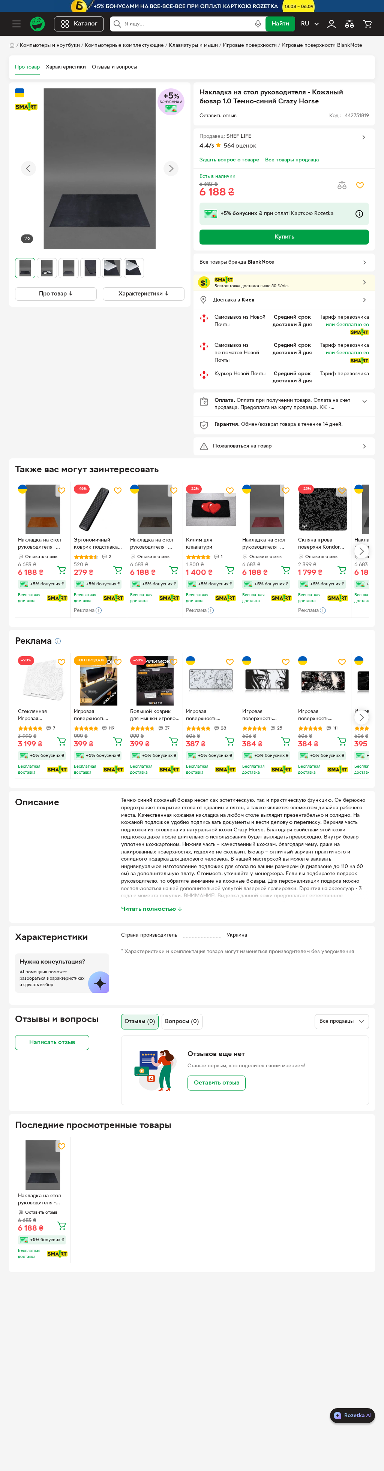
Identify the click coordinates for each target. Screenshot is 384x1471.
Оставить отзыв (216, 1083)
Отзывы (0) (139, 1021)
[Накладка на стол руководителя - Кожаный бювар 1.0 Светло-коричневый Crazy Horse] (43, 509)
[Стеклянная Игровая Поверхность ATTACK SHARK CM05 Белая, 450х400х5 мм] (43, 681)
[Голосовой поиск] (258, 23)
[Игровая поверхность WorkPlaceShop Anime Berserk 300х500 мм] (323, 681)
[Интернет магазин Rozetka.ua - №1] (37, 23)
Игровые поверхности (250, 45)
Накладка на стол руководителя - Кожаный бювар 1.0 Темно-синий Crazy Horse (42, 1200)
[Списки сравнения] (349, 23)
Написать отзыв (52, 1043)
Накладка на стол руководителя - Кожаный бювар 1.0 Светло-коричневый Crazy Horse (42, 544)
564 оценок (240, 146)
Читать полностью (152, 909)
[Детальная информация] (58, 641)
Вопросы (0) (182, 1021)
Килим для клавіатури (199, 544)
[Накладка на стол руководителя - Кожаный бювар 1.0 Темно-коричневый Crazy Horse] (155, 509)
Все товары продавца (292, 160)
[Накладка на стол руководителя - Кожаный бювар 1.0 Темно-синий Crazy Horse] (43, 1165)
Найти (280, 24)
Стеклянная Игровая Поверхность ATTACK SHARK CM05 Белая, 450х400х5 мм (37, 716)
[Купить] (62, 570)
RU (305, 24)
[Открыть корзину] (367, 23)
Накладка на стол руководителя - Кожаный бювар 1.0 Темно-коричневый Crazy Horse (154, 544)
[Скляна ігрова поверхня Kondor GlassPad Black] (323, 509)
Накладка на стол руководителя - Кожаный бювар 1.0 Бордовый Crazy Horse (266, 544)
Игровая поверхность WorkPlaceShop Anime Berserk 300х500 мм (317, 716)
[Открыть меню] (16, 23)
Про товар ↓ (56, 294)
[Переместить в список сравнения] (342, 185)
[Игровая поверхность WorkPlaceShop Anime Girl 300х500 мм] (211, 681)
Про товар (27, 67)
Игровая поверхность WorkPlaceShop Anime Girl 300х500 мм (210, 716)
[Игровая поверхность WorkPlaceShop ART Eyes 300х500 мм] (267, 681)
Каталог (86, 24)
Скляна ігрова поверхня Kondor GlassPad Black (319, 544)
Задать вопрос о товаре (229, 160)
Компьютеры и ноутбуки (50, 45)
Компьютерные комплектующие (124, 45)
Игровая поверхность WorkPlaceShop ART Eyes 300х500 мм (266, 716)
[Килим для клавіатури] (211, 509)
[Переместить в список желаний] (360, 185)
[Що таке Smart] (26, 106)
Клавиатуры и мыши (193, 45)
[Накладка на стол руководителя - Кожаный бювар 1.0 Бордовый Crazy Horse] (267, 509)
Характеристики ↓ (143, 294)
